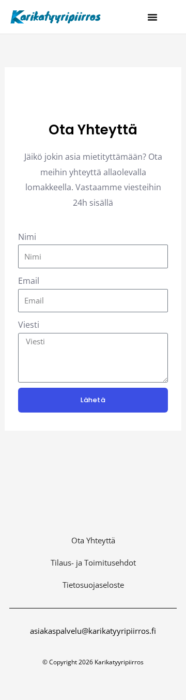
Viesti (28, 324)
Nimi (27, 236)
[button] (152, 17)
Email (28, 280)
